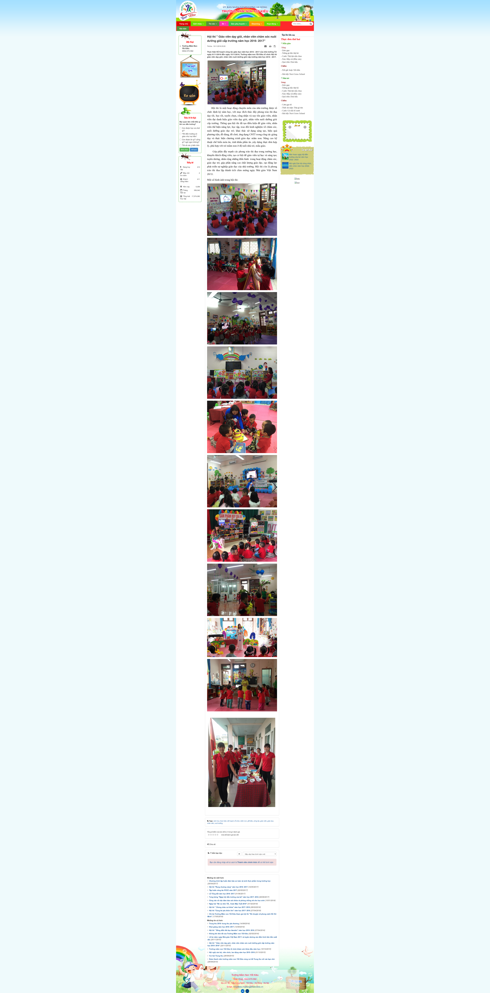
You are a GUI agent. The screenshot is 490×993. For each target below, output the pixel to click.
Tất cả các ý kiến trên (190, 145)
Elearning (256, 23)
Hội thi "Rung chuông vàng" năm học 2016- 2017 (228, 887)
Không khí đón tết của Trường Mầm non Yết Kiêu (228, 933)
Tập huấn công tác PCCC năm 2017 (223, 890)
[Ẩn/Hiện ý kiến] (239, 854)
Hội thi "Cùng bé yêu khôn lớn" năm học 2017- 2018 (229, 910)
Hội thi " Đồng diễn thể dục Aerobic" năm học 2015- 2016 (231, 930)
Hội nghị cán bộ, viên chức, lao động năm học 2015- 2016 (232, 952)
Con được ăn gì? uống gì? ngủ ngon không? (191, 140)
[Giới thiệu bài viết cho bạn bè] (265, 46)
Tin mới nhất (307, 149)
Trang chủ (183, 23)
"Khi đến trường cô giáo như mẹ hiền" (189, 135)
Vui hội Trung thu (216, 955)
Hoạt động (272, 23)
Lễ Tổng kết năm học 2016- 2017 (222, 893)
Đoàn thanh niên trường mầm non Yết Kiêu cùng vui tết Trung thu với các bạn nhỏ (242, 959)
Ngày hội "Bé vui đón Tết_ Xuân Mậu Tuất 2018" (228, 903)
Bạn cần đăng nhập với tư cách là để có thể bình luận (241, 862)
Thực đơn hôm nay (288, 34)
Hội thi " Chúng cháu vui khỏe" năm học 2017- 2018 (229, 907)
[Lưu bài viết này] (275, 46)
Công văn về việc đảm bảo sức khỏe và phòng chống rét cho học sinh (237, 900)
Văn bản (182, 28)
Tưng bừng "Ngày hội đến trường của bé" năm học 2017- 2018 (233, 897)
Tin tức (212, 23)
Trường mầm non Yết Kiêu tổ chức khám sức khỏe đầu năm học (234, 949)
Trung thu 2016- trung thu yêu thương (224, 923)
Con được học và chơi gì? (191, 129)
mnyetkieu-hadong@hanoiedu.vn (248, 986)
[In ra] (270, 46)
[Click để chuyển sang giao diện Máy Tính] (247, 991)
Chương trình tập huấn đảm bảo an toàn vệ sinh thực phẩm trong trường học (240, 881)
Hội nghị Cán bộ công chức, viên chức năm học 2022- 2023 (300, 166)
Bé (223, 23)
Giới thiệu (197, 23)
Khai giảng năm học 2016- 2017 (221, 927)
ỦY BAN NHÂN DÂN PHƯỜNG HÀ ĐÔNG (245, 7)
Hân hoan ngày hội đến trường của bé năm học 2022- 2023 (298, 157)
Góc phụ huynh (238, 23)
